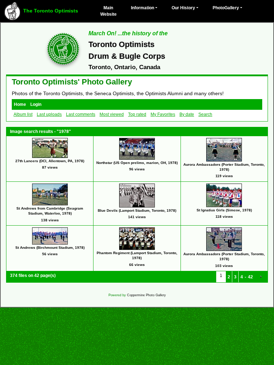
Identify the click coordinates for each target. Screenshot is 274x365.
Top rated (137, 114)
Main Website (108, 11)
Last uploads (49, 114)
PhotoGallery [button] (226, 7)
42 (250, 276)
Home (20, 104)
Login (35, 104)
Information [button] (142, 7)
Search (205, 114)
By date (186, 114)
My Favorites (163, 114)
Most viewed (112, 114)
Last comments (80, 114)
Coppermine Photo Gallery (146, 295)
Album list (23, 114)
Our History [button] (183, 7)
